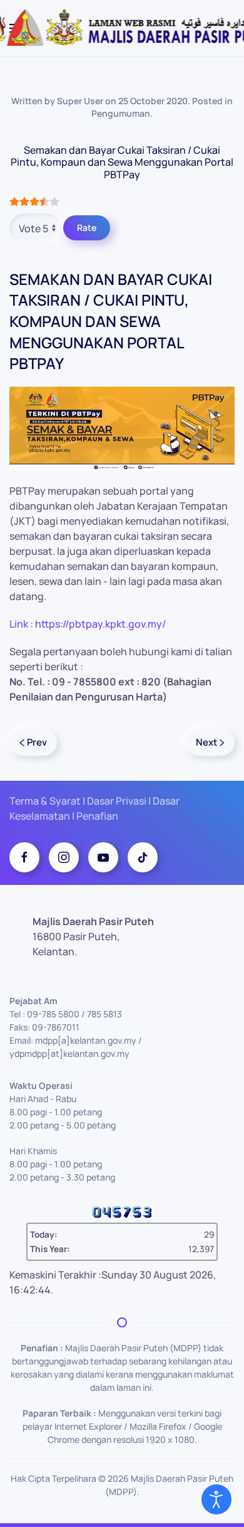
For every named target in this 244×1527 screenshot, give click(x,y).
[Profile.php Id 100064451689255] (24, 857)
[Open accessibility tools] (216, 1499)
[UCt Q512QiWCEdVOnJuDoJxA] (103, 857)
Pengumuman (120, 113)
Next (206, 742)
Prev (37, 742)
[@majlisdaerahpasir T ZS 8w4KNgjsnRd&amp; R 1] (143, 857)
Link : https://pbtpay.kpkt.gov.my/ (87, 624)
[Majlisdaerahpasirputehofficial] (64, 857)
